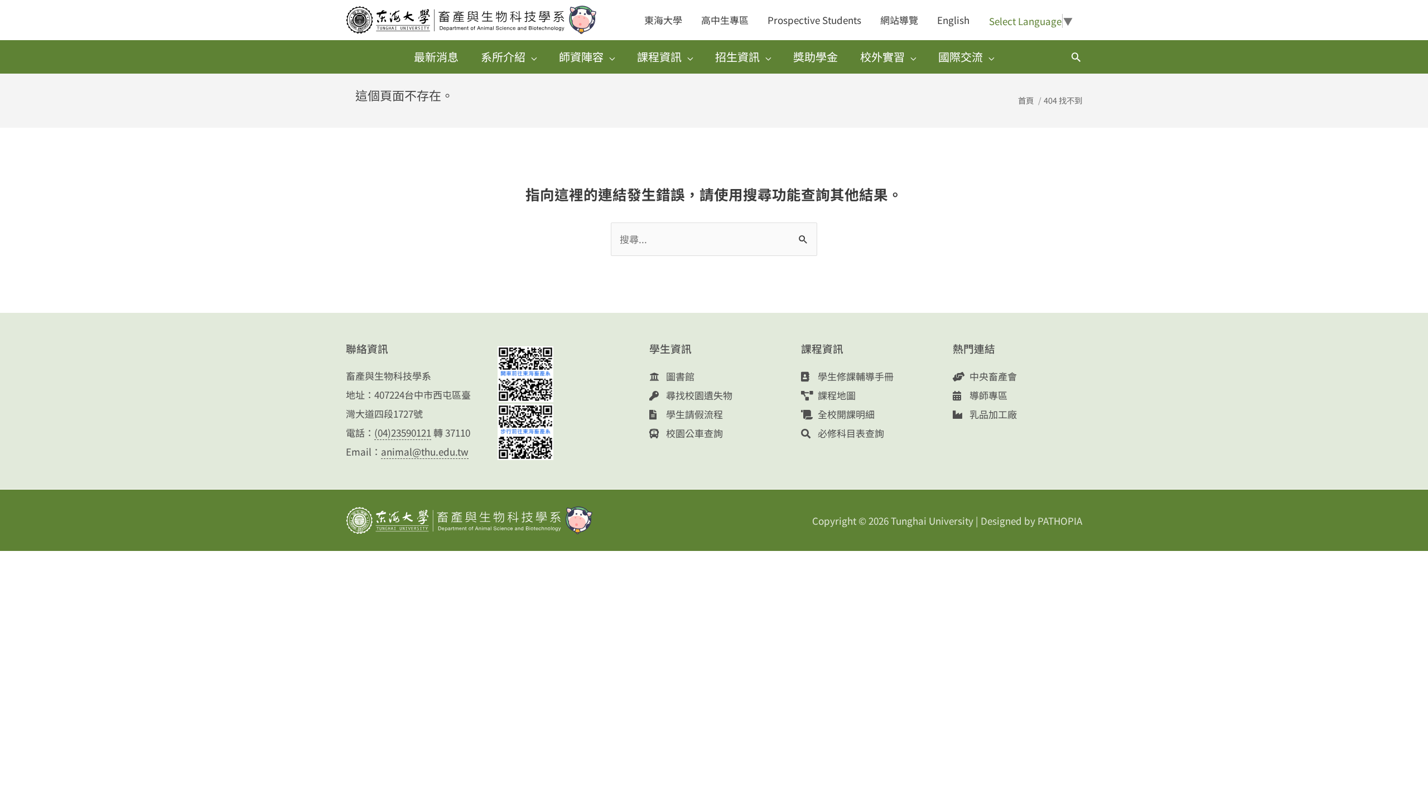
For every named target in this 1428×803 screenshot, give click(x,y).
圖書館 (679, 376)
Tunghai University (932, 521)
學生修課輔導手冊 (855, 376)
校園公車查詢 (693, 433)
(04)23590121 (402, 432)
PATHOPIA (1060, 521)
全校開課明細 (845, 414)
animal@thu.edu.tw (425, 451)
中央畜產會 (992, 376)
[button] (1076, 57)
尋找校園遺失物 (698, 395)
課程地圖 (836, 395)
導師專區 (987, 395)
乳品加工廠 (992, 414)
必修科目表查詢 (850, 433)
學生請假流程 (693, 414)
